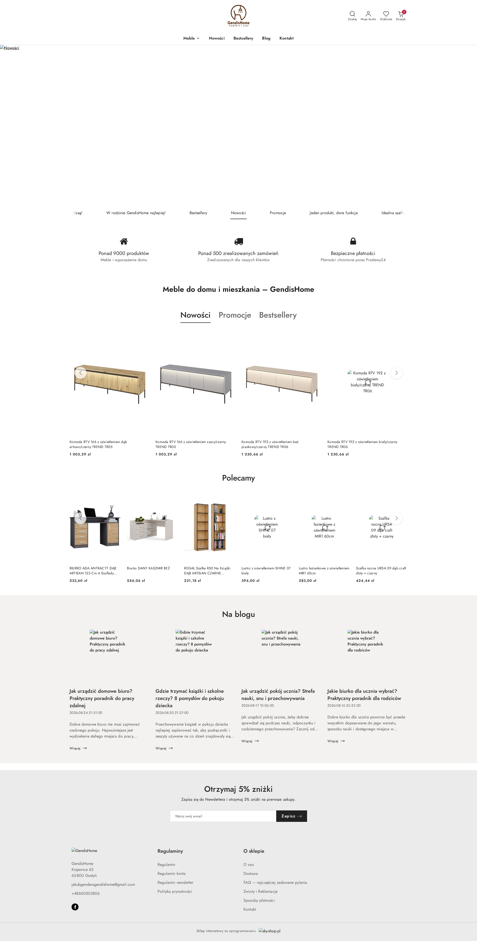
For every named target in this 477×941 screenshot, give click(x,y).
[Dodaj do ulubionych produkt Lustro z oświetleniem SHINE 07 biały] (287, 499)
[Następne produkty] (396, 373)
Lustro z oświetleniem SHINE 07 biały (265, 571)
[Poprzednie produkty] (80, 373)
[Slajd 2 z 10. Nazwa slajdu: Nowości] (238, 126)
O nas (248, 864)
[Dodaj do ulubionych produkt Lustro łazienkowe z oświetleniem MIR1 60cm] (344, 499)
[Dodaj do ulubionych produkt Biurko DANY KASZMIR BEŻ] (172, 499)
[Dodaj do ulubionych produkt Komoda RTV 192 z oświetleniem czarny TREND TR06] (401, 334)
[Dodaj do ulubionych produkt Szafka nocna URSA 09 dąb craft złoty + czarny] (401, 499)
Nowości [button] (195, 315)
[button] (191, 38)
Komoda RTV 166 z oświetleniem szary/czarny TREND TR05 (105, 444)
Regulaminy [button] (170, 851)
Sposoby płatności (259, 900)
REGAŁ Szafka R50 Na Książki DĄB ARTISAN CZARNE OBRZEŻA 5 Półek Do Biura (207, 571)
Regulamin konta (172, 873)
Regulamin (166, 864)
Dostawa (250, 873)
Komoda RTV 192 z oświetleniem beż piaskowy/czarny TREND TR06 (184, 444)
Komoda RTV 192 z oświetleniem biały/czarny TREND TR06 (276, 444)
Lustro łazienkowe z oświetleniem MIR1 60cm (324, 571)
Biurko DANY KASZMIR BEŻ (148, 568)
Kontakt (249, 909)
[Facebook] (75, 906)
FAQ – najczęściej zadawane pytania (275, 882)
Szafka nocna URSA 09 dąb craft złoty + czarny (381, 571)
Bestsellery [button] (278, 315)
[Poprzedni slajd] (11, 126)
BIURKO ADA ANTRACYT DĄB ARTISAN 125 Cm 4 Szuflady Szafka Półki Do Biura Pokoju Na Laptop (95, 571)
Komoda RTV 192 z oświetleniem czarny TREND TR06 (364, 444)
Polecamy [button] (238, 478)
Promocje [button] (235, 315)
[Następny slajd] (466, 126)
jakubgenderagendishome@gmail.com (103, 884)
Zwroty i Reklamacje (260, 891)
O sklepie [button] (253, 851)
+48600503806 (86, 893)
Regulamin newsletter (175, 882)
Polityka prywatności (175, 891)
